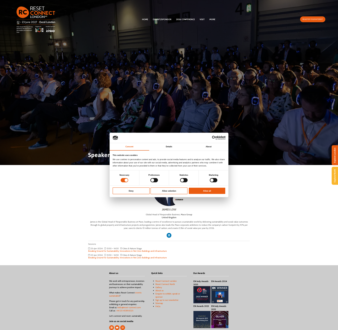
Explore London (335, 155)
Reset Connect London (166, 281)
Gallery (158, 287)
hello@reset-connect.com (129, 307)
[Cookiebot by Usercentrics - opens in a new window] (214, 138)
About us (159, 290)
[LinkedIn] (111, 327)
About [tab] (209, 146)
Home (145, 19)
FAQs (157, 306)
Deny (131, 191)
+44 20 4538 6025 (124, 310)
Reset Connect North (165, 284)
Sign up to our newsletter (167, 300)
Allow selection (169, 191)
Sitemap (159, 303)
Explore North (335, 175)
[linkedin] (169, 235)
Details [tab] (169, 146)
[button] (312, 19)
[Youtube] (117, 327)
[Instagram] (122, 327)
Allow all (207, 191)
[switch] (154, 180)
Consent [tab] (129, 146)
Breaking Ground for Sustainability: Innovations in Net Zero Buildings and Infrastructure (127, 251)
